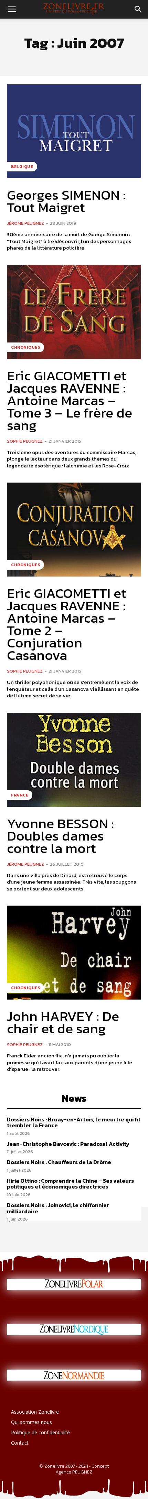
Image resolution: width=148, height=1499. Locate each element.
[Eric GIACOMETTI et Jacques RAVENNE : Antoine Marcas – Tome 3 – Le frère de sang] (74, 312)
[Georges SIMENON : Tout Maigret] (74, 131)
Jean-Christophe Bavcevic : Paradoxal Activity (68, 1144)
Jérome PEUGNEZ (25, 223)
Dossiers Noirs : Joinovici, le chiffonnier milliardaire (58, 1208)
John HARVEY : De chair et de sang (63, 1022)
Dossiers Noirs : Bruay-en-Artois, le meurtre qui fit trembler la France (73, 1122)
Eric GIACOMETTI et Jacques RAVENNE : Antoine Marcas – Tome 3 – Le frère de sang (69, 400)
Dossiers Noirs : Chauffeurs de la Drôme (59, 1162)
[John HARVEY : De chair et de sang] (74, 953)
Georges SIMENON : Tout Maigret (66, 201)
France (19, 795)
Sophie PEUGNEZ (25, 441)
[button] (12, 9)
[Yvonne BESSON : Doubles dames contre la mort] (74, 760)
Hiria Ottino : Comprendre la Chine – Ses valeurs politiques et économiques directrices (70, 1183)
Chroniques (25, 347)
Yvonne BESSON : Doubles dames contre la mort (60, 835)
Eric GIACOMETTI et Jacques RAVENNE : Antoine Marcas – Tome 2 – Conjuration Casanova (66, 624)
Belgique (22, 166)
